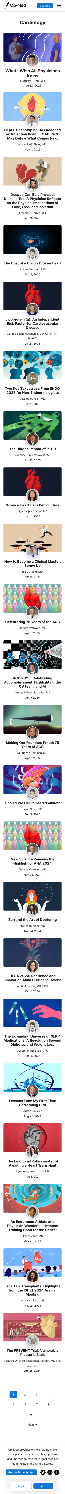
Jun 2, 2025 (32, 516)
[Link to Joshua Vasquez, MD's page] (32, 253)
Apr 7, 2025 (32, 633)
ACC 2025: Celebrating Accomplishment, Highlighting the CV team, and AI (32, 682)
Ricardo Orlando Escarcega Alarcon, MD (29, 1360)
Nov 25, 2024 (32, 874)
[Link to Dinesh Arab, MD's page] (32, 1212)
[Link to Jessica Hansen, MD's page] (32, 379)
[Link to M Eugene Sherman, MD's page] (32, 733)
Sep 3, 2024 (32, 1055)
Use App (45, 5)
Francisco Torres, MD (32, 213)
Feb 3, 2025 (32, 814)
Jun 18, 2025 (32, 460)
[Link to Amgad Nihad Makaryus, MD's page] (32, 668)
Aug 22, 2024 (32, 1116)
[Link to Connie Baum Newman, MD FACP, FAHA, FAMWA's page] (32, 309)
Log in (21, 1486)
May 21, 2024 (32, 1305)
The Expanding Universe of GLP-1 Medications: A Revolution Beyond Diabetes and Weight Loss (32, 1040)
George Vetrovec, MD (32, 628)
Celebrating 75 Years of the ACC (32, 622)
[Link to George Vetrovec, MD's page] (32, 612)
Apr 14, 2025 (32, 576)
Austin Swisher (32, 1111)
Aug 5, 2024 (32, 1176)
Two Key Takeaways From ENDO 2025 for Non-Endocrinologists (32, 390)
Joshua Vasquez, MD (32, 269)
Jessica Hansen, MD (32, 398)
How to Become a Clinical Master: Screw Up (32, 563)
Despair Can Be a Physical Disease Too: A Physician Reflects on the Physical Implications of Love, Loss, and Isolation (32, 201)
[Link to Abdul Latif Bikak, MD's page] (32, 120)
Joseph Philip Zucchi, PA (32, 1050)
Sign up (43, 1486)
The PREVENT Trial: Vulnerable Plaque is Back (32, 1352)
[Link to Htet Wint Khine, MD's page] (32, 910)
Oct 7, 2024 (32, 991)
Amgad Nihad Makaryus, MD (32, 692)
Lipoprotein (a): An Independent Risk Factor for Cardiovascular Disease (32, 323)
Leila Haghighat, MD (32, 1300)
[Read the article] (32, 106)
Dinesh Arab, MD (32, 1236)
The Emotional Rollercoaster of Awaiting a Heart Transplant (32, 1163)
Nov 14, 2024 (32, 931)
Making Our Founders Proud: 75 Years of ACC (32, 745)
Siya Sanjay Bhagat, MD (32, 511)
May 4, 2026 (32, 149)
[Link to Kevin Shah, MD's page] (32, 793)
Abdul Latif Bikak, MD (32, 144)
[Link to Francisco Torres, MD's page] (32, 185)
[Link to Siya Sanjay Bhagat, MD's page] (32, 495)
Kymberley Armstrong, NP (32, 1171)
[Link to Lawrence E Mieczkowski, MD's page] (32, 439)
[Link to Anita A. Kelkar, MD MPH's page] (32, 966)
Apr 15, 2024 (32, 1370)
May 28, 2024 (32, 1241)
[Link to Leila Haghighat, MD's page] (32, 1276)
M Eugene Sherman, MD (32, 753)
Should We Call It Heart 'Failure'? (32, 803)
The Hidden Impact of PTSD (32, 449)
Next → (32, 1424)
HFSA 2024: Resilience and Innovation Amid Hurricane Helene (32, 978)
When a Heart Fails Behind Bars (32, 505)
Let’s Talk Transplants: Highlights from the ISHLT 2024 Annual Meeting (32, 1290)
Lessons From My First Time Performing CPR (32, 1103)
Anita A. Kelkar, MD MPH (32, 986)
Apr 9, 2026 (32, 218)
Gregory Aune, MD (32, 81)
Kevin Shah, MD (32, 809)
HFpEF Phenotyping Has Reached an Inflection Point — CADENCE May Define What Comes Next (32, 134)
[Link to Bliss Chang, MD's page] (32, 552)
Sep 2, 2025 (32, 274)
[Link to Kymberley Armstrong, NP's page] (32, 1151)
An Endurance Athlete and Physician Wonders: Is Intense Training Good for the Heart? (32, 1226)
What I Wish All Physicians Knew (32, 73)
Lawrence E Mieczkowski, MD (32, 455)
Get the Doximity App (21, 1472)
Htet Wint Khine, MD (32, 925)
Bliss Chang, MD (32, 571)
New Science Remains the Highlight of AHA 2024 (32, 861)
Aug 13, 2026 (32, 85)
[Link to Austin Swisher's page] (32, 1091)
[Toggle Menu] (59, 5)
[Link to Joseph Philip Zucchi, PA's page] (32, 1026)
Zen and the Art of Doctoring (32, 920)
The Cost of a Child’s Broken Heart (33, 263)
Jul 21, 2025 (32, 343)
